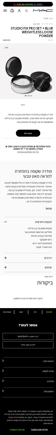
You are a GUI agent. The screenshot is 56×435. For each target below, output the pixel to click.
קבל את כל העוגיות (17, 429)
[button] (5, 10)
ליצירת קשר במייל (28, 344)
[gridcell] (28, 105)
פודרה (46, 18)
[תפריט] (5, 10)
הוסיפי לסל (28, 133)
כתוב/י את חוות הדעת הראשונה (28, 298)
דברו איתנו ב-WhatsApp (28, 336)
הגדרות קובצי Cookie (39, 429)
